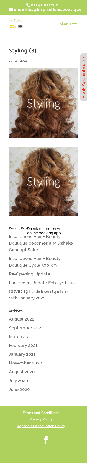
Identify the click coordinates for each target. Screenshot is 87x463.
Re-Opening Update (29, 273)
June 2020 (19, 389)
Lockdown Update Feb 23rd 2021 (43, 282)
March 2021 (21, 336)
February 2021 (23, 345)
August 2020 (22, 371)
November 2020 (25, 362)
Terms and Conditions (41, 413)
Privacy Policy (40, 419)
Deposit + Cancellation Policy (41, 426)
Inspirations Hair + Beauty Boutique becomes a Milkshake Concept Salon (41, 243)
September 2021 (26, 327)
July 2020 (18, 380)
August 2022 (21, 318)
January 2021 (22, 354)
